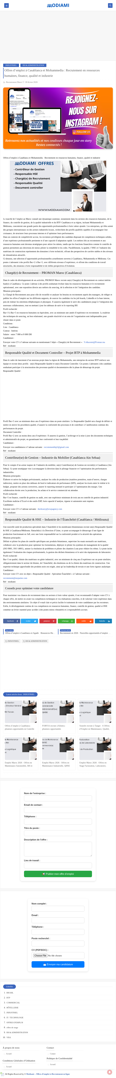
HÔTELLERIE (12, 1007)
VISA (8, 1037)
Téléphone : (30, 816)
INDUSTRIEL (11, 65)
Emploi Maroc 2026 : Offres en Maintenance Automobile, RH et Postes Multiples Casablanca (18, 764)
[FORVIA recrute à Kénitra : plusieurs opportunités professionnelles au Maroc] (58, 711)
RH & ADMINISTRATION (33, 65)
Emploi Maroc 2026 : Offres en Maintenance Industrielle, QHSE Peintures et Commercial (56, 764)
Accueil (8, 1054)
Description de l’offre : (36, 839)
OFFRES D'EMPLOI (14, 1022)
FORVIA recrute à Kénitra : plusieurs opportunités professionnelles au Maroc (54, 728)
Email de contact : (33, 805)
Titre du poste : (32, 828)
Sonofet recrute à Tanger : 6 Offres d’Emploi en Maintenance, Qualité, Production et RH (94, 728)
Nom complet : (39, 903)
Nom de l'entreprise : (35, 793)
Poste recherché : (41, 938)
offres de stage (12, 1027)
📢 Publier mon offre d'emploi (58, 874)
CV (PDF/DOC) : (40, 950)
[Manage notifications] (109, 1072)
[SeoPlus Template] (2, 1074)
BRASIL (9, 993)
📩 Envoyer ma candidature (58, 964)
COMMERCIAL (13, 1003)
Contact (52, 1054)
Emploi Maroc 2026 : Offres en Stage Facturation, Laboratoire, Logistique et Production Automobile (95, 764)
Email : (35, 915)
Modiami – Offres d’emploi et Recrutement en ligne (48, 1074)
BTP (8, 998)
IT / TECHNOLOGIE (14, 1017)
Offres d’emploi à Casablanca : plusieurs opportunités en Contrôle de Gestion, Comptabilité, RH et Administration (19, 728)
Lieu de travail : (32, 860)
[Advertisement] (58, 37)
